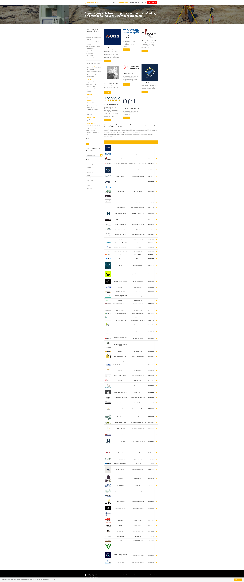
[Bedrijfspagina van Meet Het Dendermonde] (156, 213)
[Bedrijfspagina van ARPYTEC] (156, 370)
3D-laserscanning (91, 120)
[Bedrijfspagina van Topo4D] (108, 147)
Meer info (108, 61)
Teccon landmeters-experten (130, 36)
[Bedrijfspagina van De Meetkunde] (156, 416)
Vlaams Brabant (90, 177)
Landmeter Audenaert (112, 83)
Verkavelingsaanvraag (92, 97)
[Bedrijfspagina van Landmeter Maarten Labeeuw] (156, 397)
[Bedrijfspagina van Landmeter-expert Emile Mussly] (156, 402)
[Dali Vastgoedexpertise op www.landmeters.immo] (131, 101)
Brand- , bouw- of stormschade (94, 63)
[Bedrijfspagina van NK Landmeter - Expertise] (156, 508)
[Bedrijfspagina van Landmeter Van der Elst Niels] (156, 251)
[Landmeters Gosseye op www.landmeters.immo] (150, 33)
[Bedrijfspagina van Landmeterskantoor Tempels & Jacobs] (156, 345)
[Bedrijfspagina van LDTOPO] (156, 265)
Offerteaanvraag (152, 2)
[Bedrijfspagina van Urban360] (156, 351)
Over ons (128, 574)
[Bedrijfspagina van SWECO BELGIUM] (156, 196)
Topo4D (107, 47)
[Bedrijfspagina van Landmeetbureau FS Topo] (156, 229)
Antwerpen (89, 167)
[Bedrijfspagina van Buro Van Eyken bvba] (156, 310)
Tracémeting (90, 53)
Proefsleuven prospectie (92, 104)
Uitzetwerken (90, 55)
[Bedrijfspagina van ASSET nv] (156, 187)
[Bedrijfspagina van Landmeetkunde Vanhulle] (108, 408)
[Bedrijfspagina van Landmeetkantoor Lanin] (156, 320)
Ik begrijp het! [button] (238, 579)
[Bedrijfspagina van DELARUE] (156, 307)
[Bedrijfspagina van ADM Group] (156, 520)
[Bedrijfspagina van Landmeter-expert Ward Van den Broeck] (156, 296)
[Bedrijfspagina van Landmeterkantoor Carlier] (108, 422)
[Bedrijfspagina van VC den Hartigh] (156, 536)
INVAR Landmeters (111, 105)
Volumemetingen (91, 57)
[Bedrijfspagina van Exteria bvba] (156, 202)
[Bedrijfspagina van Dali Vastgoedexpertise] (108, 181)
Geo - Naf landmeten (149, 83)
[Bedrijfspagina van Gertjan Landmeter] (156, 501)
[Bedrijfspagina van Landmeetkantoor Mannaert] (156, 224)
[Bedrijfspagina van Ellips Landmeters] (156, 191)
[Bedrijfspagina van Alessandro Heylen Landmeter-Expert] (156, 555)
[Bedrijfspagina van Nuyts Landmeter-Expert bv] (156, 491)
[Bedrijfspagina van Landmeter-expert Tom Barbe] (156, 281)
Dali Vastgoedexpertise (131, 108)
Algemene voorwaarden (138, 574)
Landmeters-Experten (122, 2)
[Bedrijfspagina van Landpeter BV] (156, 331)
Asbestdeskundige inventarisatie (94, 128)
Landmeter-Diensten (134, 2)
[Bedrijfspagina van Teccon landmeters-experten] (108, 154)
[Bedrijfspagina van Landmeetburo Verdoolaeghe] (108, 163)
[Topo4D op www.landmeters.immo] (112, 36)
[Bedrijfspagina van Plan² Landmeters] (156, 452)
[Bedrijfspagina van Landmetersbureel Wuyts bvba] (156, 546)
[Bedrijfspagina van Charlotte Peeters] (156, 317)
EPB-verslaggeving (91, 130)
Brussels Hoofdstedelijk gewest (93, 164)
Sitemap (157, 574)
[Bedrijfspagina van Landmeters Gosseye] (108, 158)
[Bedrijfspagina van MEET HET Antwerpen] (156, 441)
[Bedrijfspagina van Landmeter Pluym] (156, 562)
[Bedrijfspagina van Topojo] (156, 239)
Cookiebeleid (152, 574)
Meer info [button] (53, 579)
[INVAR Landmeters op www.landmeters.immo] (112, 99)
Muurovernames (90, 58)
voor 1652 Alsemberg (102, 20)
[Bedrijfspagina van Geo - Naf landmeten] (108, 169)
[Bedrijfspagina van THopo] (156, 258)
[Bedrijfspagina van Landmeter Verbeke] (156, 207)
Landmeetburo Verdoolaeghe (128, 72)
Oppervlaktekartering (91, 111)
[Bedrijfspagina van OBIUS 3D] (108, 287)
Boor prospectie (90, 102)
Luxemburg (89, 190)
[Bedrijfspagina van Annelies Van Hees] (156, 385)
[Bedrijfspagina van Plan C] (156, 254)
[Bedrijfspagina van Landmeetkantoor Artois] (156, 313)
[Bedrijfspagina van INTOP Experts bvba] (156, 291)
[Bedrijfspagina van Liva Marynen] (156, 531)
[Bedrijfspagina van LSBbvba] (156, 380)
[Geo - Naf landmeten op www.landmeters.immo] (150, 72)
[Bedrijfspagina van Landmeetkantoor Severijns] (156, 356)
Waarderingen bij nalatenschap (94, 88)
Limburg (88, 175)
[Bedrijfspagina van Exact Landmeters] (156, 469)
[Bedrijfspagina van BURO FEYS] (156, 434)
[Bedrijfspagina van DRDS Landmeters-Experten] (156, 247)
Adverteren (143, 2)
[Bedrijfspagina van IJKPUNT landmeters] (156, 428)
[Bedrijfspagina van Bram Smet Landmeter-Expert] (156, 392)
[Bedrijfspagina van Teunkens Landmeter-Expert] (156, 496)
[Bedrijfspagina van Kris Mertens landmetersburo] (156, 447)
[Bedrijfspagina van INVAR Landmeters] (108, 176)
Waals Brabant (90, 180)
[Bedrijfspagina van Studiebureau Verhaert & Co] (156, 463)
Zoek (88, 144)
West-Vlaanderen (90, 172)
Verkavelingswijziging (91, 96)
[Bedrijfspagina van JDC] (156, 273)
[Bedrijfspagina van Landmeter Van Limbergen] (156, 234)
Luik (87, 183)
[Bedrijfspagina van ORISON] (156, 525)
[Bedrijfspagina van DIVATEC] (156, 324)
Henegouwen (89, 188)
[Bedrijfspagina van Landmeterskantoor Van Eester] (156, 514)
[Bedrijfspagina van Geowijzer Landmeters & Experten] (156, 364)
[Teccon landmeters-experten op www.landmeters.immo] (131, 31)
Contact (131, 574)
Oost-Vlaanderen (90, 170)
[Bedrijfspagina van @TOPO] (156, 540)
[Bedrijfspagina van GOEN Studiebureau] (156, 219)
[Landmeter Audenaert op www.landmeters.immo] (112, 72)
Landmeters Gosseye (149, 40)
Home (114, 2)
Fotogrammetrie (90, 119)
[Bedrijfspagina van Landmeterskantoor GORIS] (156, 459)
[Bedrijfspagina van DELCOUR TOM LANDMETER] (156, 375)
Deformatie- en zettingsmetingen (94, 41)
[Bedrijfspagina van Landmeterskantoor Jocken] (156, 361)
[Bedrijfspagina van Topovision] (156, 300)
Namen (88, 185)
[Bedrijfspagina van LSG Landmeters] (156, 485)
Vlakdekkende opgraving (92, 109)
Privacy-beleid (146, 574)
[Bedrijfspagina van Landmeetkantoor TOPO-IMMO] (156, 242)
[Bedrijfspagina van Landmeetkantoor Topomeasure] (156, 303)
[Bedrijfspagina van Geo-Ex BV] (156, 478)
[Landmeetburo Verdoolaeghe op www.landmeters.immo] (131, 67)
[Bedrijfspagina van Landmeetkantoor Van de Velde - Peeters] (156, 338)
